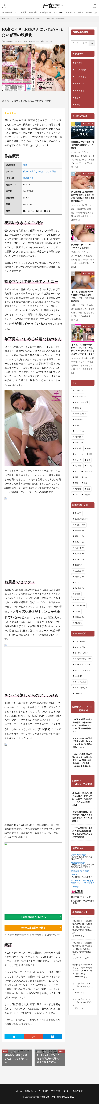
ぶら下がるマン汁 (81, 402)
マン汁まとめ (45, 13)
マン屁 (77, 425)
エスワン (80, 647)
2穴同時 (87, 495)
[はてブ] (52, 1036)
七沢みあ (79, 617)
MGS (88, 448)
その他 (89, 13)
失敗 (88, 460)
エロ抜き (75, 887)
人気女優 (78, 489)
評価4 (25, 165)
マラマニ (75, 875)
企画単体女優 (81, 519)
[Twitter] (14, 1036)
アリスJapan (81, 688)
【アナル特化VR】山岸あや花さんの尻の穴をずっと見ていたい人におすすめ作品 (82, 832)
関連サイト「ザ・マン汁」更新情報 (82, 709)
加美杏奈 (79, 531)
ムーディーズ (81, 653)
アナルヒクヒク (80, 414)
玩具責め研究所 (78, 863)
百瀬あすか (80, 605)
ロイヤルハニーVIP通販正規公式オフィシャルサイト (82, 882)
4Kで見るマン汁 (81, 396)
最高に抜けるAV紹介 (80, 871)
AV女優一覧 (7, 13)
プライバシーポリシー (61, 1091)
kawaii (78, 676)
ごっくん (78, 460)
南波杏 (78, 565)
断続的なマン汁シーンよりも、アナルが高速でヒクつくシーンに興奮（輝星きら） (82, 969)
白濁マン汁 (79, 443)
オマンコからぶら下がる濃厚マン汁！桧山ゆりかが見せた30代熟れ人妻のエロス (82, 742)
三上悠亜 (79, 571)
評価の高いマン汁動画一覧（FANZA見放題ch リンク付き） (82, 145)
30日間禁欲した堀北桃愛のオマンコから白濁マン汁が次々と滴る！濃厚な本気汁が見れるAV (82, 196)
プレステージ (81, 641)
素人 (76, 471)
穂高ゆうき (28, 178)
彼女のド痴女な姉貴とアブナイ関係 (39, 172)
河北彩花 (79, 559)
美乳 (76, 483)
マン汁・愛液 (20, 13)
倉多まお (79, 542)
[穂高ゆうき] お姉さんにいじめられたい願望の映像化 (45, 18)
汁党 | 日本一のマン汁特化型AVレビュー (58, 1097)
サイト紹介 (44, 1091)
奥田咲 (78, 623)
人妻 (90, 454)
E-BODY (79, 693)
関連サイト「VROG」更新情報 (82, 782)
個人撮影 (78, 466)
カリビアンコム (82, 664)
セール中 (33, 13)
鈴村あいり (80, 525)
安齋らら (79, 577)
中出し (86, 477)
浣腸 (88, 489)
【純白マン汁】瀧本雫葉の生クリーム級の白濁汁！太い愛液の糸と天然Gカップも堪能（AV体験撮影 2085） (82, 760)
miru (77, 611)
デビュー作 (79, 454)
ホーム (19, 1091)
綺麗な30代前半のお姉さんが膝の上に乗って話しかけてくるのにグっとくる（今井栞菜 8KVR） (82, 799)
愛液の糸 (78, 448)
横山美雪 (79, 588)
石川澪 (78, 582)
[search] (91, 43)
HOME (6, 19)
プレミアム (80, 682)
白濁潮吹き (79, 437)
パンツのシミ (80, 431)
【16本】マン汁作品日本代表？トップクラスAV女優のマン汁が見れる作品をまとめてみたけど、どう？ (82, 349)
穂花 (77, 594)
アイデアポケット (83, 659)
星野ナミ (79, 536)
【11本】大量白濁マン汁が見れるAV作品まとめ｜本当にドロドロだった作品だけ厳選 (82, 296)
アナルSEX (70, 13)
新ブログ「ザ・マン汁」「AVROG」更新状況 (81, 246)
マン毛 (45, 42)
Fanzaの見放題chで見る (33, 928)
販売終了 (78, 408)
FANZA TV (79, 391)
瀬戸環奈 (79, 554)
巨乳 (50, 42)
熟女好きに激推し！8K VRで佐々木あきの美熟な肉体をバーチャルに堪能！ (82, 816)
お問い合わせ (30, 1091)
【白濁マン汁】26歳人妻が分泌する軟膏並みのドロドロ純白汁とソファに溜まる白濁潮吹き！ (82, 725)
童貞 (85, 483)
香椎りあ (79, 600)
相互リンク (78, 1091)
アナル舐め (58, 13)
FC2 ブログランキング (81, 897)
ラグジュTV (88, 471)
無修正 (80, 13)
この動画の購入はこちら (33, 917)
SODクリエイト (82, 670)
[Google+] (33, 1036)
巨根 (76, 495)
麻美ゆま (79, 548)
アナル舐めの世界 (79, 855)
